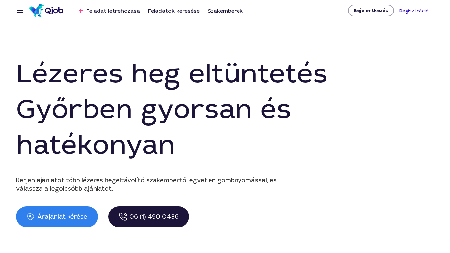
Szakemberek (225, 10)
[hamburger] (20, 11)
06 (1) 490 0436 (154, 217)
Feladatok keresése (174, 10)
